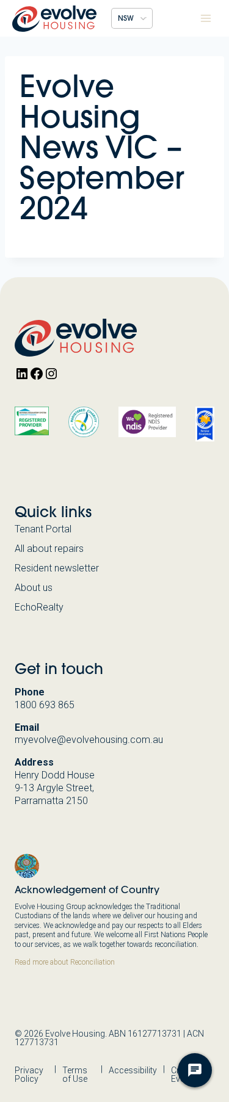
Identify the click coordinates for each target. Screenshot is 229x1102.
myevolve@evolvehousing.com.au (89, 739)
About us (34, 587)
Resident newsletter (57, 568)
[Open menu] (205, 18)
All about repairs (49, 548)
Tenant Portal (43, 529)
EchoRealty (39, 607)
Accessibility (133, 1070)
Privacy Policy (29, 1074)
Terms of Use (74, 1074)
